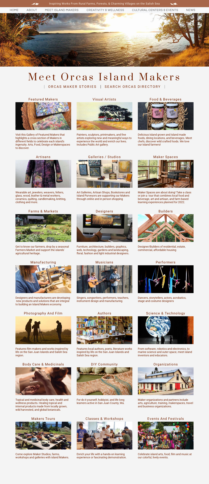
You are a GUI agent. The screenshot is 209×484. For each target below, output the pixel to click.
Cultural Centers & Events (155, 10)
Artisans (43, 157)
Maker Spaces (165, 157)
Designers (104, 211)
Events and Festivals (165, 419)
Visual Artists (104, 99)
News (190, 10)
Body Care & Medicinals (43, 364)
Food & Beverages (166, 99)
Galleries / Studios (104, 157)
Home (14, 10)
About (32, 10)
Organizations (165, 364)
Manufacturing (43, 262)
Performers (166, 262)
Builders (166, 211)
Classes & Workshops (104, 419)
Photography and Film (43, 313)
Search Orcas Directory (133, 87)
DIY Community (104, 364)
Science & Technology (165, 313)
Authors (104, 313)
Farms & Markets (43, 211)
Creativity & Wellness (105, 10)
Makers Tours (43, 419)
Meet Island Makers (62, 10)
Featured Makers (43, 99)
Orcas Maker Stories (72, 87)
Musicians (104, 262)
